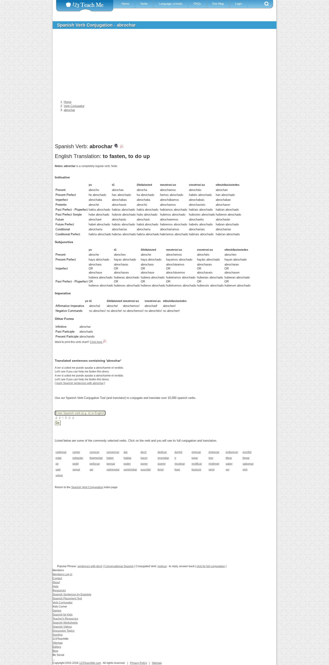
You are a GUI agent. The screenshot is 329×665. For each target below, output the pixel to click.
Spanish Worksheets (65, 622)
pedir (76, 463)
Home (125, 3)
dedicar (162, 452)
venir (212, 469)
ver (227, 469)
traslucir (196, 469)
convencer (113, 452)
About (56, 582)
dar (126, 452)
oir (57, 463)
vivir (245, 469)
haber (110, 458)
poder (127, 463)
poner (144, 463)
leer (211, 458)
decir (144, 452)
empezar (214, 452)
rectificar (197, 463)
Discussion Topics (64, 630)
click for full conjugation (211, 566)
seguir (76, 469)
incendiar (163, 458)
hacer (144, 458)
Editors (57, 646)
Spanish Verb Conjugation (87, 487)
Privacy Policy (138, 663)
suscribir (146, 469)
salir (58, 469)
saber (229, 463)
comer (76, 452)
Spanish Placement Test (67, 598)
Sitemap (58, 642)
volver (59, 475)
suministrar (130, 469)
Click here (96, 342)
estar (59, 458)
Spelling (58, 634)
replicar (162, 566)
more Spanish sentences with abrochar (80, 383)
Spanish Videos (62, 626)
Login (238, 3)
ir (175, 458)
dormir (178, 452)
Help (55, 586)
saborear (248, 463)
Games (57, 610)
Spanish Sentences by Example (72, 594)
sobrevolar (113, 469)
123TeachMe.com (90, 663)
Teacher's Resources (65, 618)
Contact (57, 578)
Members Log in (62, 574)
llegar (246, 458)
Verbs (144, 3)
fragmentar (96, 458)
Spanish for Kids (63, 614)
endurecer (232, 452)
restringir (214, 463)
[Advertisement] (161, 65)
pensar (111, 463)
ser (91, 469)
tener (161, 469)
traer (177, 469)
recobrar (180, 463)
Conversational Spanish (119, 566)
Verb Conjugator (63, 602)
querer (162, 463)
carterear (61, 452)
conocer (94, 452)
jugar (195, 458)
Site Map (218, 3)
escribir (247, 452)
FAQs (197, 3)
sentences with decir (89, 566)
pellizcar (95, 463)
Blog (55, 650)
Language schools (170, 3)
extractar (78, 458)
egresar (196, 452)
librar (229, 458)
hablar (127, 458)
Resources (59, 590)
